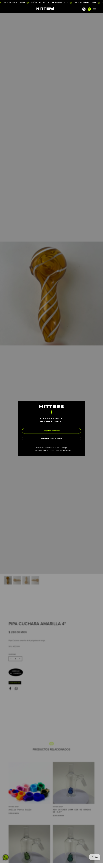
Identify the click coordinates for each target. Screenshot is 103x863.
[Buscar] (84, 9)
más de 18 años (51, 438)
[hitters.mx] (45, 8)
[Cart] (89, 9)
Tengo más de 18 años (51, 431)
